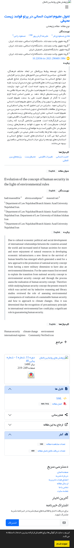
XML (59, 398)
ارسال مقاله (62, 483)
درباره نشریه (62, 475)
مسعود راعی (20, 35)
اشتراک (12, 522)
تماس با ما (63, 487)
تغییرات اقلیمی (46, 156)
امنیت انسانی (62, 156)
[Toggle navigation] (38, 7)
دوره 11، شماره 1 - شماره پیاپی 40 (21, 359)
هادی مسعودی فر (61, 35)
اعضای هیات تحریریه (58, 479)
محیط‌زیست (30, 156)
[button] (61, 536)
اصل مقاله (51, 403)
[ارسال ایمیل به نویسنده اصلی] (31, 35)
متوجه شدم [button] (62, 543)
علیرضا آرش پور (40, 35)
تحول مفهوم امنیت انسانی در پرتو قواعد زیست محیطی (37, 18)
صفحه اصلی (62, 472)
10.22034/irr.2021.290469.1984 (49, 58)
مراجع (59, 342)
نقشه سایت (62, 491)
